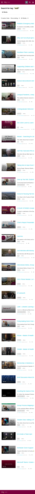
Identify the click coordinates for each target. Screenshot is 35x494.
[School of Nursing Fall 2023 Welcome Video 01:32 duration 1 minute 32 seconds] (9, 195)
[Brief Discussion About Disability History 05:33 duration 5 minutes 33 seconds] (9, 379)
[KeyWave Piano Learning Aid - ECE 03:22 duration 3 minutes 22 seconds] (9, 54)
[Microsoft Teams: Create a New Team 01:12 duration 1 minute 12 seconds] (9, 464)
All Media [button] (24, 18)
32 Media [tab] (4, 12)
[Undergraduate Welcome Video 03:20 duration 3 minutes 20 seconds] (9, 110)
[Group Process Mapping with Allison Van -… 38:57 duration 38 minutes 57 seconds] (9, 407)
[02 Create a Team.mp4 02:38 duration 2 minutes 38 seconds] (9, 436)
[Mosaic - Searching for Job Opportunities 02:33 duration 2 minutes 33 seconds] (9, 138)
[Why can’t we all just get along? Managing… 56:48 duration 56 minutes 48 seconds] (9, 39)
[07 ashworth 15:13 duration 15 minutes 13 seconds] (9, 294)
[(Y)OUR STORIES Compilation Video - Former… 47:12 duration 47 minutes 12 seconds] (9, 210)
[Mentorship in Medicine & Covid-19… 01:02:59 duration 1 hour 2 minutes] (9, 364)
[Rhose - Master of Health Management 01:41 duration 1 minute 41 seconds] (9, 337)
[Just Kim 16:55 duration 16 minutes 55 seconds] (9, 238)
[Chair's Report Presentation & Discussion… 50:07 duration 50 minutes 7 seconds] (9, 224)
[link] (26, 2)
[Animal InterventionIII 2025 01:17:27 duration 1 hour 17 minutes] (9, 82)
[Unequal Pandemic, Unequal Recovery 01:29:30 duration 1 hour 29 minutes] (9, 96)
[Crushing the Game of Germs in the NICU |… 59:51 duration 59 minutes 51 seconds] (9, 393)
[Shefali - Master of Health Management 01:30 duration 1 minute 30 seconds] (9, 351)
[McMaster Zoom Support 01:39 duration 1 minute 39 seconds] (9, 449)
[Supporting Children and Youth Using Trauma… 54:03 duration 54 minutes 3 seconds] (9, 68)
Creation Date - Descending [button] (9, 18)
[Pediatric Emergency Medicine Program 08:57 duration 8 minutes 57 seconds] (9, 25)
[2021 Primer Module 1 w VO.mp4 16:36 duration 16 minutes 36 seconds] (9, 281)
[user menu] (33, 2)
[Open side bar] (2, 2)
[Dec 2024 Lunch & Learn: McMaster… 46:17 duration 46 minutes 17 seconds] (9, 124)
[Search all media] (29, 2)
